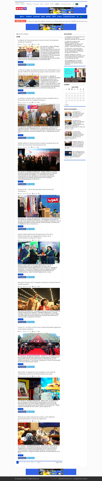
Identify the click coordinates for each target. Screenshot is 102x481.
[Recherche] (86, 6)
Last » (39, 462)
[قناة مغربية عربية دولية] (21, 8)
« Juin (66, 105)
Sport (41, 4)
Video (52, 4)
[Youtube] (76, 6)
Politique (29, 4)
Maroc (22, 4)
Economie (36, 4)
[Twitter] (75, 6)
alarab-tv (69, 479)
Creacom (84, 479)
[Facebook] (73, 6)
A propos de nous (66, 4)
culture (35, 44)
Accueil (17, 4)
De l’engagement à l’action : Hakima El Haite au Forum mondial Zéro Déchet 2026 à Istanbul (74, 62)
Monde (47, 4)
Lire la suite (20, 62)
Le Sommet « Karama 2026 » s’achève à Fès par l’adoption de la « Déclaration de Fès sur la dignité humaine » (58, 21)
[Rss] (72, 6)
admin (20, 44)
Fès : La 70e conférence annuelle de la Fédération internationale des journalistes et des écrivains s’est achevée (74, 80)
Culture (57, 4)
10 (32, 462)
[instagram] (77, 6)
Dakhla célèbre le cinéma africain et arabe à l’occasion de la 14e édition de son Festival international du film (75, 56)
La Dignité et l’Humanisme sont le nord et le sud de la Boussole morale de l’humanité (75, 38)
